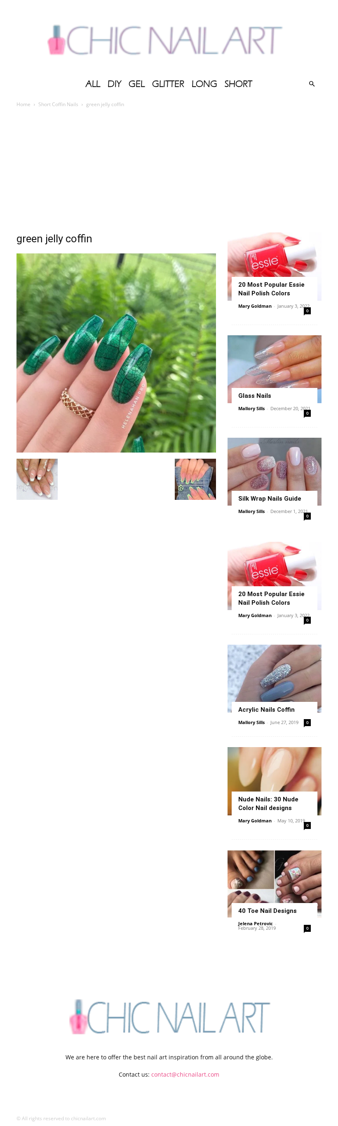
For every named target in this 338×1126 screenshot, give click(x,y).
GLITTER (168, 84)
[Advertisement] (169, 170)
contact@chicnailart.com (185, 1074)
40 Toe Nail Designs (267, 911)
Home (23, 104)
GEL (137, 84)
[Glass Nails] (275, 369)
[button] (312, 84)
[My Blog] (169, 37)
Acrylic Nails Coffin (266, 709)
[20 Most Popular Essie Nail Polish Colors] (275, 266)
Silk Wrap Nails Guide (269, 498)
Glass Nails (254, 395)
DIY (114, 84)
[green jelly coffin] (116, 450)
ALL (93, 84)
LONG (204, 84)
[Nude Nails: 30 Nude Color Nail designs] (275, 781)
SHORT (238, 84)
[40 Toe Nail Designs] (275, 884)
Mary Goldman (255, 306)
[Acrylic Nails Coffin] (275, 679)
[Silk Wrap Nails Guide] (275, 472)
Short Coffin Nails (58, 104)
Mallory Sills (251, 408)
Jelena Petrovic (255, 923)
